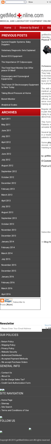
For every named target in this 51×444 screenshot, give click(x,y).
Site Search (6, 407)
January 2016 (7, 276)
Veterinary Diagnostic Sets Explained (18, 50)
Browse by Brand (29, 27)
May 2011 (5, 124)
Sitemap (5, 403)
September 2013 (9, 218)
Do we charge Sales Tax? (13, 379)
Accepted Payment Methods (14, 358)
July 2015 (5, 259)
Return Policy (7, 341)
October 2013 (7, 224)
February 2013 (8, 189)
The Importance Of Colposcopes (16, 62)
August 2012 (7, 165)
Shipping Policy (8, 345)
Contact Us (6, 372)
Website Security (9, 352)
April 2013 (6, 200)
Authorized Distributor (11, 355)
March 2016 (6, 288)
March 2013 (6, 195)
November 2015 (8, 265)
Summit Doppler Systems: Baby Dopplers (16, 43)
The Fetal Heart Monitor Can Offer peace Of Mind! (17, 69)
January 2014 (7, 241)
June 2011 (6, 130)
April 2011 (6, 119)
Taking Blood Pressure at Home (16, 93)
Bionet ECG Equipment (11, 56)
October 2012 (7, 177)
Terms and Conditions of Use (15, 410)
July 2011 (5, 136)
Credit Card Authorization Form (16, 383)
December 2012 (8, 183)
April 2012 (6, 142)
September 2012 (9, 171)
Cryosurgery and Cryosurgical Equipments (15, 77)
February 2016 (8, 282)
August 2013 (7, 212)
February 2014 (8, 247)
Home (7, 27)
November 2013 (8, 230)
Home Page (6, 400)
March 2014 (6, 253)
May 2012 (5, 148)
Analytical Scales (9, 105)
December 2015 (8, 271)
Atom (9, 304)
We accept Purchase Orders (14, 362)
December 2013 (8, 235)
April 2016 (6, 294)
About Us (5, 376)
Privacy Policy (7, 348)
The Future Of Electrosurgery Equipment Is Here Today (20, 86)
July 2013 (5, 206)
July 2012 (5, 159)
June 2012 (6, 154)
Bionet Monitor (8, 99)
